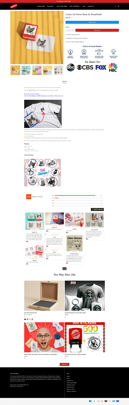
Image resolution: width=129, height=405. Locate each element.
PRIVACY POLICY (71, 389)
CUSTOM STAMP (41, 6)
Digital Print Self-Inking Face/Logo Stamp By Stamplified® (40, 354)
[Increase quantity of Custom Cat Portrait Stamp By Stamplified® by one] (72, 30)
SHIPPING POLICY (71, 385)
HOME (68, 376)
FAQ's (84, 6)
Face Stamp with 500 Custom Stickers (75, 354)
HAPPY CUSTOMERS (74, 6)
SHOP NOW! (50, 6)
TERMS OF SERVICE (71, 391)
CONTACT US (90, 6)
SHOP (68, 378)
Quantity (67, 27)
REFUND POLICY (71, 387)
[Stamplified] (13, 6)
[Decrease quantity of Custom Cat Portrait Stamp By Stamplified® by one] (67, 30)
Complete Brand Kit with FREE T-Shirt (75, 313)
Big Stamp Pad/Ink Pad (30, 313)
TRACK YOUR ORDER (62, 6)
